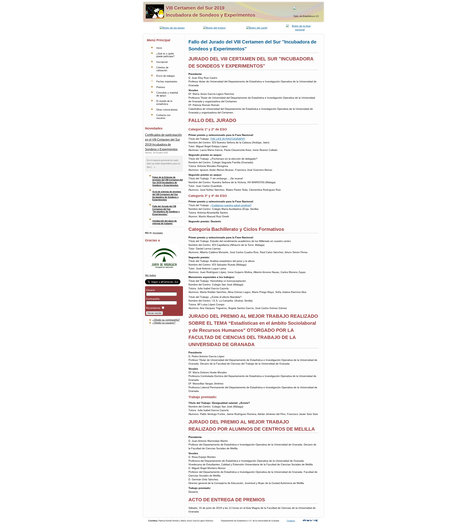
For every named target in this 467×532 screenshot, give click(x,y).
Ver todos (150, 275)
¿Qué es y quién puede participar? (165, 55)
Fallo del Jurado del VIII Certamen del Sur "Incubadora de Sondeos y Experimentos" (166, 210)
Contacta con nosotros (163, 116)
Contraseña (152, 299)
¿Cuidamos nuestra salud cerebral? (231, 205)
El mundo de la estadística (164, 102)
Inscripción (162, 62)
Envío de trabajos (165, 76)
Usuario (150, 290)
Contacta (291, 521)
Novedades (158, 233)
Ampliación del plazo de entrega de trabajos (164, 222)
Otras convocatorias (167, 109)
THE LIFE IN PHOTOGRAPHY (227, 139)
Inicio (159, 48)
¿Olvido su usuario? (163, 322)
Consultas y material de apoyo (167, 94)
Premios (160, 87)
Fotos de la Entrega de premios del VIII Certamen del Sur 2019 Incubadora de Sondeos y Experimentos (167, 181)
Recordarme (153, 308)
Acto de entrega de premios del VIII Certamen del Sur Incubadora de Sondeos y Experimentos (166, 195)
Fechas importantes (166, 81)
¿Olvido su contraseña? (166, 320)
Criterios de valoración (162, 69)
